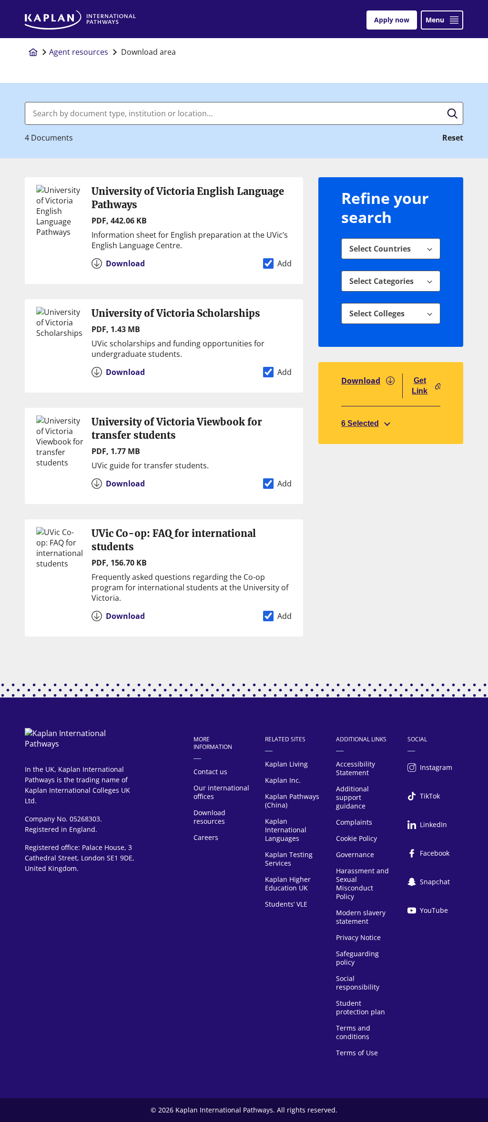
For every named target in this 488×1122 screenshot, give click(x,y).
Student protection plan (360, 1007)
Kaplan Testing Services (289, 859)
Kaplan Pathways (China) (292, 800)
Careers (205, 837)
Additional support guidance (352, 797)
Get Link (419, 385)
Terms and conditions (353, 1032)
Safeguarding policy (357, 958)
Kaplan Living (286, 763)
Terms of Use (357, 1052)
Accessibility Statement (355, 768)
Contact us (210, 771)
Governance (355, 854)
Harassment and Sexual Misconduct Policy (362, 883)
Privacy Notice (358, 937)
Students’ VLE (286, 904)
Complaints (354, 822)
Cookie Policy (356, 838)
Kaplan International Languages (285, 830)
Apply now (391, 19)
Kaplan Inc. (283, 780)
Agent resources (78, 52)
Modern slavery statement (361, 917)
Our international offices (221, 792)
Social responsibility (357, 982)
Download (360, 380)
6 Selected (360, 423)
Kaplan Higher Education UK (288, 883)
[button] (425, 249)
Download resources (209, 817)
